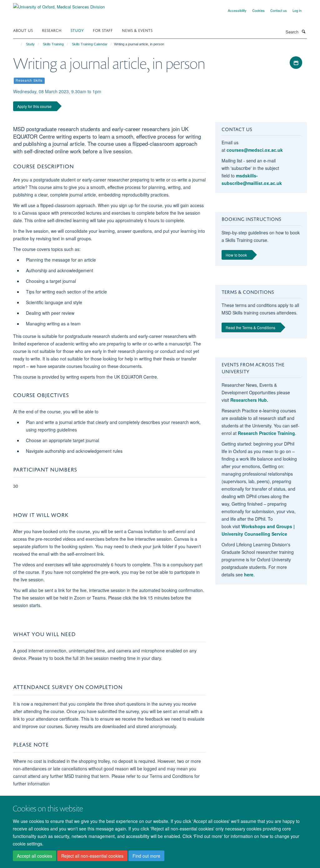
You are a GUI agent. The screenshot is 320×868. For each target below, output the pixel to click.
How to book (236, 255)
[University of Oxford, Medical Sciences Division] (59, 5)
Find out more (146, 856)
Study (77, 30)
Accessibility (237, 10)
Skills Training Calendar (90, 44)
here (248, 574)
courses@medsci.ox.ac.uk (255, 150)
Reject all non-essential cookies (92, 856)
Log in (297, 10)
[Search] (303, 31)
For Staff (103, 30)
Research (52, 30)
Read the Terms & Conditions (250, 327)
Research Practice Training (266, 433)
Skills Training (53, 44)
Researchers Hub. (249, 400)
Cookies (258, 10)
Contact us (278, 10)
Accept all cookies (34, 856)
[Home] (18, 44)
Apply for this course (34, 106)
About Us (23, 30)
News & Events (137, 30)
